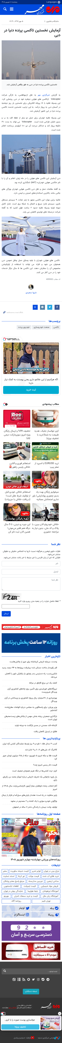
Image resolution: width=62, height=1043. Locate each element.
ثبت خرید (31, 390)
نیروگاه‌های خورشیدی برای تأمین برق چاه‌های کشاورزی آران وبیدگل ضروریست (32, 690)
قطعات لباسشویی (11, 886)
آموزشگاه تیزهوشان (50, 891)
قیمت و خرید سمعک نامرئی (26, 896)
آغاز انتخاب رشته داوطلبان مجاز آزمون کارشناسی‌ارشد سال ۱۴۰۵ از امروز (29, 787)
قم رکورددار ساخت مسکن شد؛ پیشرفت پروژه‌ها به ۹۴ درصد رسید (29, 667)
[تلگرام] (48, 980)
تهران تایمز (46, 901)
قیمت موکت (33, 876)
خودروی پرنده (24, 327)
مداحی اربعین (53, 881)
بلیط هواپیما (33, 891)
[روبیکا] (28, 980)
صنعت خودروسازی (41, 327)
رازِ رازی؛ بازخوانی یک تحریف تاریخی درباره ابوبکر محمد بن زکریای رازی (30, 778)
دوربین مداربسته (35, 881)
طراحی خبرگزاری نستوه (46, 1038)
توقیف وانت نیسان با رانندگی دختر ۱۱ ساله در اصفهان (35, 807)
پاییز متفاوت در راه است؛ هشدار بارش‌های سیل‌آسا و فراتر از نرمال (29, 795)
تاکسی (56, 327)
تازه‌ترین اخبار (52, 656)
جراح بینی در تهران (51, 871)
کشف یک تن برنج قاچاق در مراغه (43, 683)
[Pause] (6, 371)
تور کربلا (21, 876)
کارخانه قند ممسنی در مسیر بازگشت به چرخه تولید (36, 725)
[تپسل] (4, 339)
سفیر (5, 871)
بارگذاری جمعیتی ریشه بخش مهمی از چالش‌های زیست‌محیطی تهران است (30, 718)
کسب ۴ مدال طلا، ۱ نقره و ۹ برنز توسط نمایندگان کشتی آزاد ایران (30, 743)
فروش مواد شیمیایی (49, 886)
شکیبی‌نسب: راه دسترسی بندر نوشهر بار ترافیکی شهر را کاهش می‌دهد (31, 675)
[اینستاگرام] (38, 980)
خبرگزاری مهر (44, 95)
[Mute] (11, 371)
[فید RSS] (24, 980)
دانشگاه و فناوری (52, 21)
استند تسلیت (8, 876)
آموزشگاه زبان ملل (50, 896)
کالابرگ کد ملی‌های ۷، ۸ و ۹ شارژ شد (41, 749)
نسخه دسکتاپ (31, 991)
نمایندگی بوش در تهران (13, 891)
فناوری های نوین (37, 21)
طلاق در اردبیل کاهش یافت (45, 731)
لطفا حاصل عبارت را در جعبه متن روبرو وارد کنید (39, 601)
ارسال (6, 613)
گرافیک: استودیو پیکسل (22, 1038)
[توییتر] (33, 980)
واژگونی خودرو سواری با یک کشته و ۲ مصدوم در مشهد (34, 801)
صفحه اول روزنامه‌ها (48, 814)
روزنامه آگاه (16, 901)
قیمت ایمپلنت (30, 886)
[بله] (43, 980)
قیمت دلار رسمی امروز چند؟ (45, 765)
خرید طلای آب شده (51, 876)
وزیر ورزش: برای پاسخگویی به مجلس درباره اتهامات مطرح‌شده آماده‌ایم (31, 709)
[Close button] (59, 1013)
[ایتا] (14, 980)
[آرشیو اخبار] (19, 980)
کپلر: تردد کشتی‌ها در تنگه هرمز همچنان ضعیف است (34, 771)
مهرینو (6, 896)
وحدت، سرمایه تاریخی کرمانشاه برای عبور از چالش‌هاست (33, 661)
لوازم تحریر (36, 871)
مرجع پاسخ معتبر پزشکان (13, 881)
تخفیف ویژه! (20, 1027)
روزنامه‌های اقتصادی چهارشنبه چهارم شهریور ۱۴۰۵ (34, 860)
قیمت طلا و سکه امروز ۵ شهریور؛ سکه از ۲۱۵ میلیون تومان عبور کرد (30, 757)
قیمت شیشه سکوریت (19, 871)
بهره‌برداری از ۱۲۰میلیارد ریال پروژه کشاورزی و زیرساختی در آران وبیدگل (30, 699)
